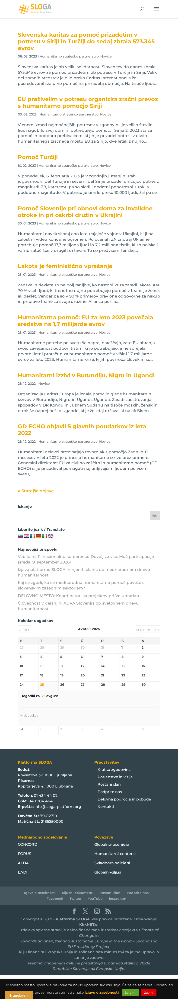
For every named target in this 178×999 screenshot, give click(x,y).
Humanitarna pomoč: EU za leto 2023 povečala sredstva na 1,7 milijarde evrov (85, 320)
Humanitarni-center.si (115, 854)
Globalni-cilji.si (107, 872)
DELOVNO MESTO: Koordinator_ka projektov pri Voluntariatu (79, 595)
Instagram (117, 899)
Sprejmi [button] (130, 992)
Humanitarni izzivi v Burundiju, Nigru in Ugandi (86, 375)
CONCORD (27, 844)
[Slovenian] (20, 536)
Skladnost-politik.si (112, 863)
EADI (22, 872)
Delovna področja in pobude (124, 799)
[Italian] (45, 536)
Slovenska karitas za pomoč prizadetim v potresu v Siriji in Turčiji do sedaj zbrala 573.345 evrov (86, 41)
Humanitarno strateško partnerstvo (69, 56)
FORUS (24, 854)
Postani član (109, 784)
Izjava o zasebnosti (40, 893)
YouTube (95, 899)
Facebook (55, 899)
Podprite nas (110, 792)
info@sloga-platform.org (58, 806)
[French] (32, 536)
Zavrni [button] (149, 992)
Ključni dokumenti (77, 893)
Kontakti (106, 806)
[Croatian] (26, 536)
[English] (51, 536)
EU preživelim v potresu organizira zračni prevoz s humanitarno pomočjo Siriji (88, 102)
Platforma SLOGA (73, 919)
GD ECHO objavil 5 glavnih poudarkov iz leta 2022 (82, 429)
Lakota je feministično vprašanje (65, 266)
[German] (38, 536)
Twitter (76, 899)
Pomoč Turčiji (38, 157)
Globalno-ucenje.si (111, 844)
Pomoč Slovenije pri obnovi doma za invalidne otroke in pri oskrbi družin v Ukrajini (85, 211)
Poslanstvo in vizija (115, 777)
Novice (106, 56)
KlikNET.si (89, 924)
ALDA (23, 863)
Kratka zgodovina (114, 769)
